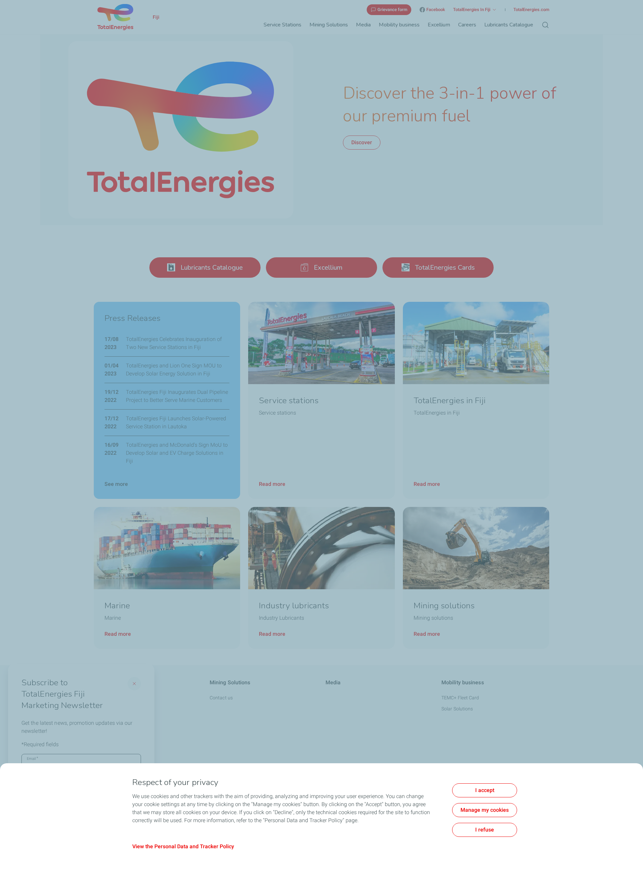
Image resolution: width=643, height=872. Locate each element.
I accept (484, 790)
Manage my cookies (484, 810)
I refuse (484, 829)
